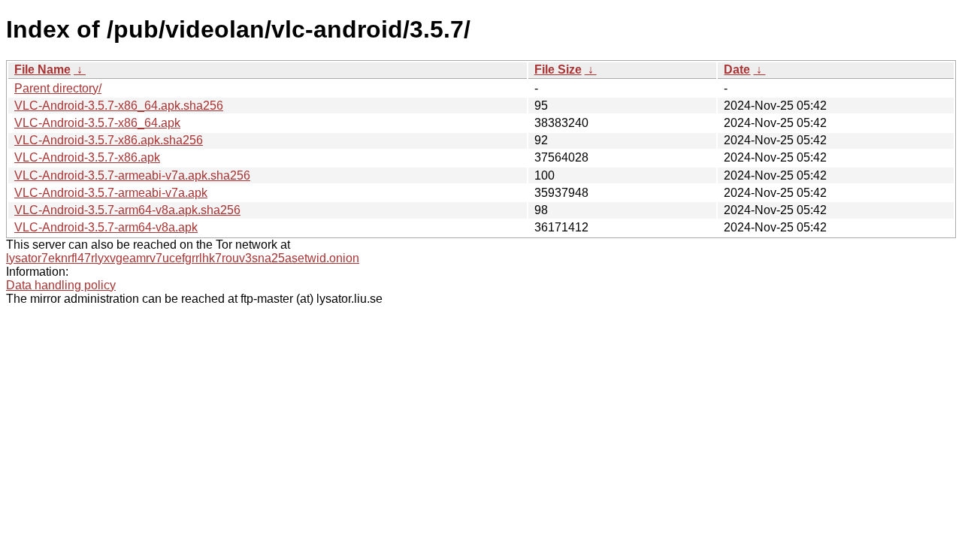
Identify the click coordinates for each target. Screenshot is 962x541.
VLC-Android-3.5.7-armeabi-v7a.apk (110, 192)
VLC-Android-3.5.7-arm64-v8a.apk (106, 227)
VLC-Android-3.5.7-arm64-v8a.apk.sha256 (127, 210)
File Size (558, 69)
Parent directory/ (57, 88)
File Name (42, 69)
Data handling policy (61, 285)
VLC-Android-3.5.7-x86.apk (87, 157)
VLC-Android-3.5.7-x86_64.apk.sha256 (118, 105)
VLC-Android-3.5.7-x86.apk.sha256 (108, 140)
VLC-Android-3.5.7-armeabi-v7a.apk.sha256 (132, 175)
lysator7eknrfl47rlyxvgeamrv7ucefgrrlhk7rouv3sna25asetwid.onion (182, 258)
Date (737, 69)
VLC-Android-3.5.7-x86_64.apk (97, 122)
